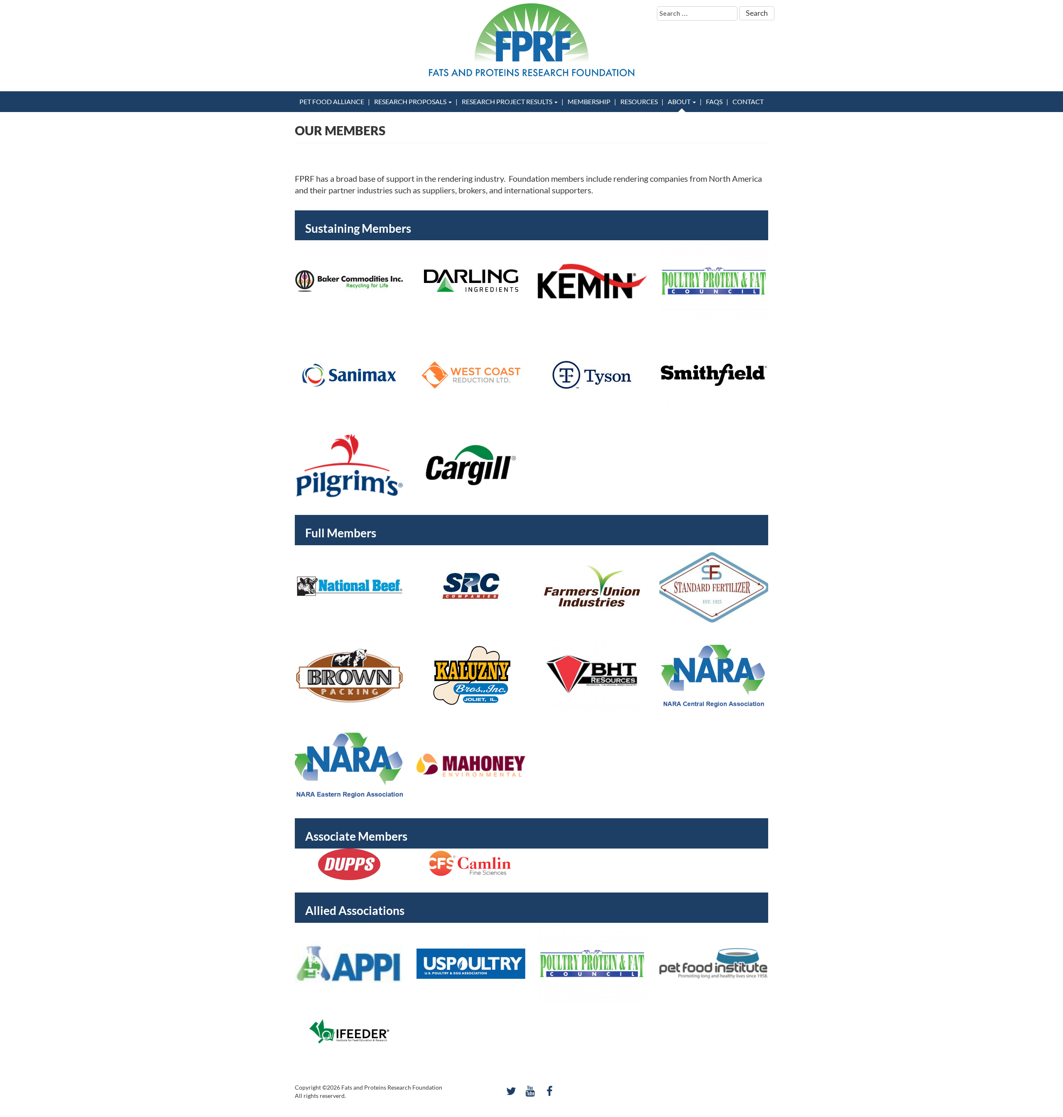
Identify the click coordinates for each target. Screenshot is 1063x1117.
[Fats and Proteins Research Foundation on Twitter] (511, 1090)
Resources (639, 101)
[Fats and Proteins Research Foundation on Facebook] (549, 1090)
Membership (589, 101)
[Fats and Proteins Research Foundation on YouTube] (530, 1090)
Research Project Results (508, 101)
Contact (748, 101)
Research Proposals (411, 101)
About (680, 101)
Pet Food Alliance (331, 101)
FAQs (714, 101)
